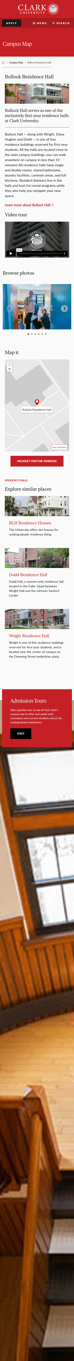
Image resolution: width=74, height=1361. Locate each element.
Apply (11, 23)
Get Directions (59, 447)
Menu (42, 23)
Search (63, 23)
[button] (37, 402)
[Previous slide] (9, 308)
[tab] (28, 334)
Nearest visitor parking (37, 461)
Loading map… (35, 404)
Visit (21, 733)
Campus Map (17, 43)
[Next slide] (64, 308)
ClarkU (3, 62)
